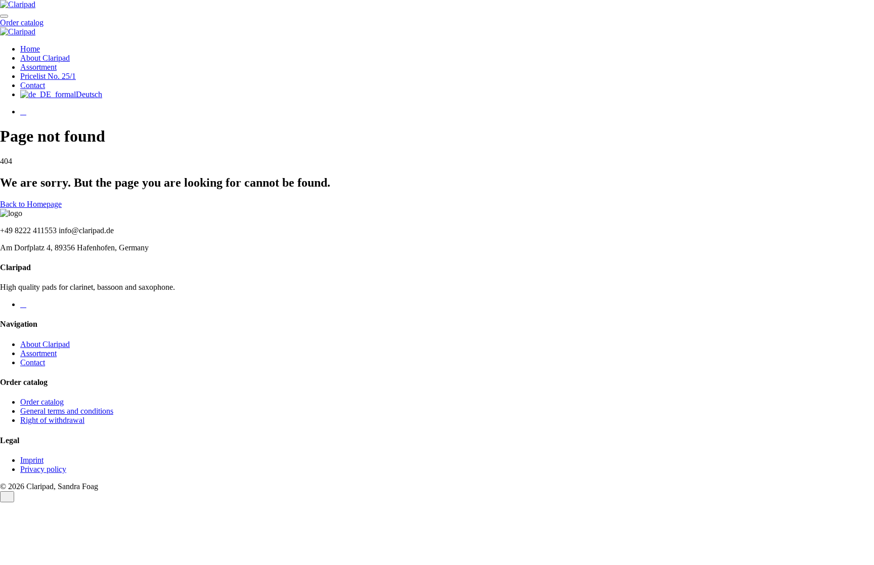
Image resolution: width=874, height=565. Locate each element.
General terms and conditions (66, 411)
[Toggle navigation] (4, 16)
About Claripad (45, 58)
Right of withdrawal (52, 420)
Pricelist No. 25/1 (48, 76)
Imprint (31, 460)
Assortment (38, 67)
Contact (32, 85)
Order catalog (21, 22)
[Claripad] (17, 4)
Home (30, 49)
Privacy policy (43, 469)
